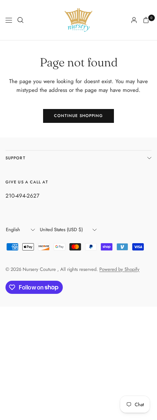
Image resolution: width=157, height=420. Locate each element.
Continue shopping (78, 115)
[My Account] (134, 20)
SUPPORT (15, 158)
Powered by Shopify (119, 269)
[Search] (20, 20)
